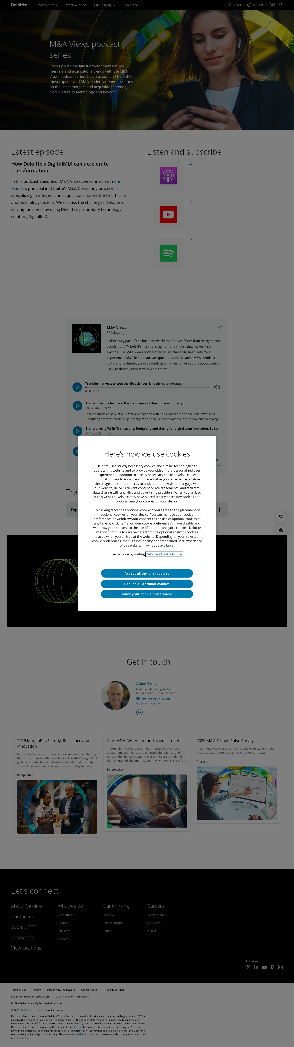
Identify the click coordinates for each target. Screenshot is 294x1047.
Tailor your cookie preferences (147, 594)
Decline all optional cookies (147, 584)
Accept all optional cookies (147, 573)
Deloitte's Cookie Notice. (164, 554)
